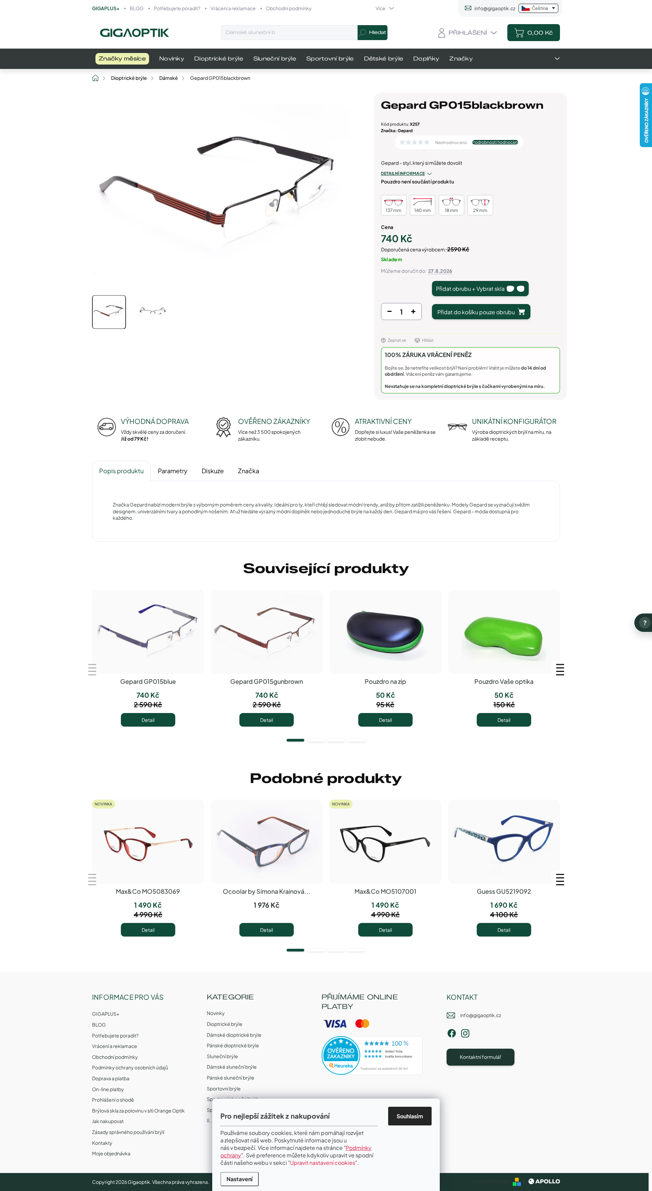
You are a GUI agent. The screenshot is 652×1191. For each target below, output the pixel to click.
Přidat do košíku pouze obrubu (476, 312)
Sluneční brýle (222, 1056)
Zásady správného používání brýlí (128, 1132)
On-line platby (108, 1089)
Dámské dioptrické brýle (234, 1035)
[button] (295, 740)
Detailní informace (403, 173)
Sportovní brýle (224, 1088)
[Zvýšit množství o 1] (413, 313)
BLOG (137, 8)
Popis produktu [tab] (121, 471)
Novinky (216, 1013)
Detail (148, 720)
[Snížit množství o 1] (389, 313)
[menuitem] (122, 59)
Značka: (397, 130)
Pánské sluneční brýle (230, 1077)
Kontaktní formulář (480, 1057)
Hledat (377, 32)
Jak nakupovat (108, 1121)
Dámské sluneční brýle (232, 1067)
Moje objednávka (111, 1153)
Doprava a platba (110, 1078)
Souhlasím (410, 1116)
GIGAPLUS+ (106, 8)
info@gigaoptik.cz (480, 1015)
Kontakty (102, 1143)
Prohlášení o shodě (113, 1100)
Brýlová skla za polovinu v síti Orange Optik (138, 1110)
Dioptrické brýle (224, 1024)
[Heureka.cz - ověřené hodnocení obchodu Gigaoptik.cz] (372, 1055)
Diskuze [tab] (213, 471)
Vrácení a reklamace (233, 8)
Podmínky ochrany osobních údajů (130, 1067)
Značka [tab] (248, 471)
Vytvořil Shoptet (490, 1181)
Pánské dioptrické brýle (233, 1045)
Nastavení (240, 1179)
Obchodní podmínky (289, 8)
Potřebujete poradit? (177, 8)
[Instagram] (465, 1032)
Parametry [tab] (172, 471)
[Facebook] (452, 1032)
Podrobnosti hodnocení (495, 142)
